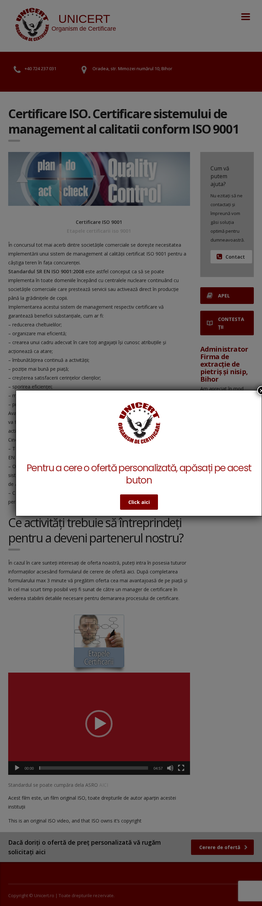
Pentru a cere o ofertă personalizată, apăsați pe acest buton (139, 474)
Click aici (139, 502)
